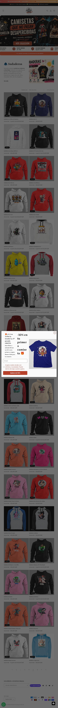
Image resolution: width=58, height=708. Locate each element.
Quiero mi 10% (15, 373)
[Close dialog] (55, 333)
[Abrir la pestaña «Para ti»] (53, 703)
